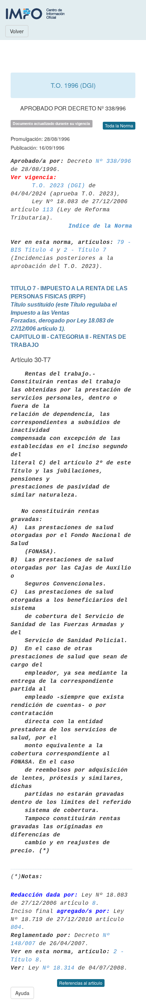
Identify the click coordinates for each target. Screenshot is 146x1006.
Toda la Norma (119, 125)
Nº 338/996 (113, 161)
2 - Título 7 (85, 250)
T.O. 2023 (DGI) (58, 186)
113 (48, 210)
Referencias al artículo (80, 983)
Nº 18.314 (58, 968)
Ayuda (22, 992)
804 (16, 927)
